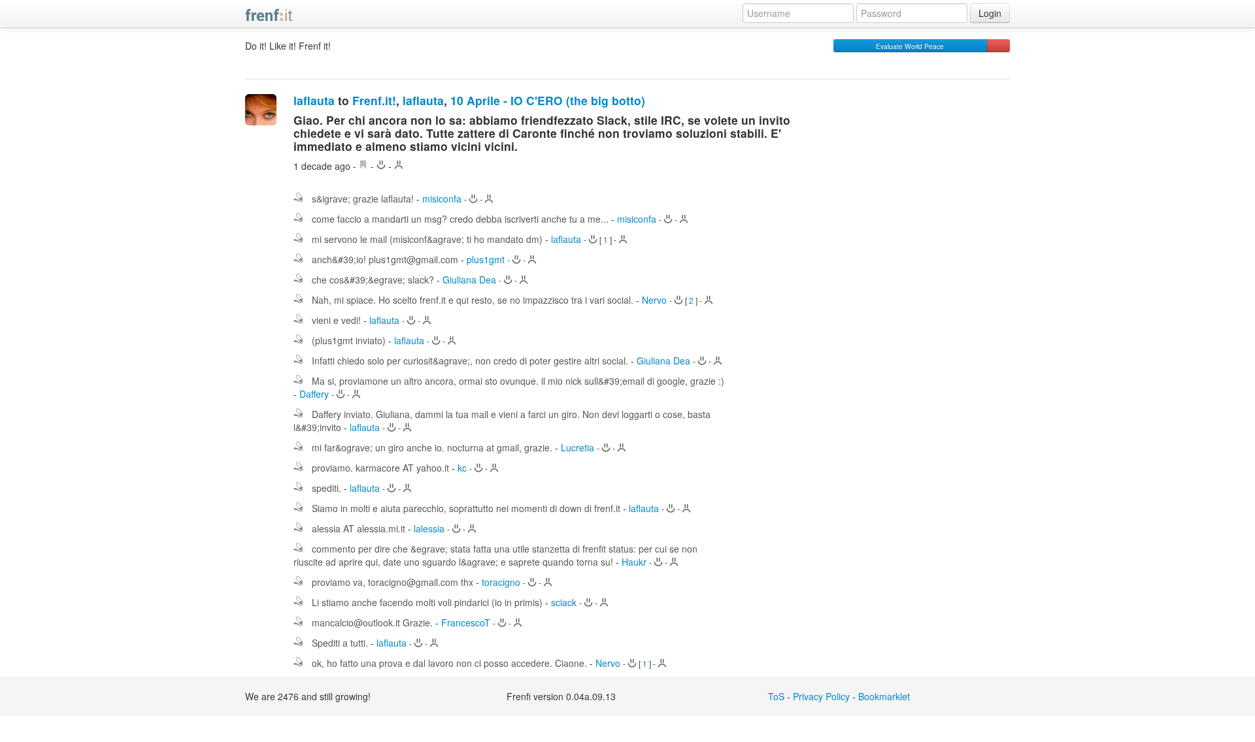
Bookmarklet (884, 696)
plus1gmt (486, 259)
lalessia (429, 528)
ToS (776, 696)
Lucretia (577, 447)
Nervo (654, 299)
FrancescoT (465, 622)
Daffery (314, 393)
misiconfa (441, 198)
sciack (564, 602)
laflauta (314, 100)
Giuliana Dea (469, 279)
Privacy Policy (821, 696)
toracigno (501, 582)
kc (462, 467)
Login (990, 13)
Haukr (634, 561)
